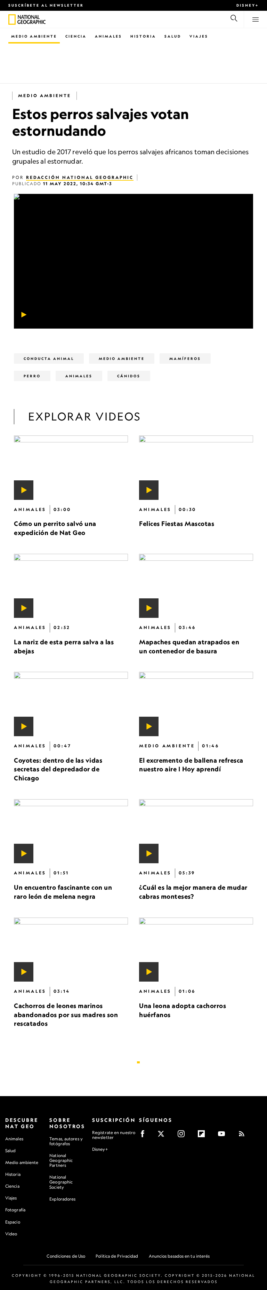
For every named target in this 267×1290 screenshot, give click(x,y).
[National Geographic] (12, 19)
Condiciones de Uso (66, 1256)
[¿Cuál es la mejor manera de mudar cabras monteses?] (196, 831)
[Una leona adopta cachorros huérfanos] (196, 950)
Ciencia (76, 36)
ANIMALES (78, 376)
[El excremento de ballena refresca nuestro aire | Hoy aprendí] (196, 704)
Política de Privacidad (117, 1256)
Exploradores (62, 1199)
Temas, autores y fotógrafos (66, 1141)
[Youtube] (223, 1136)
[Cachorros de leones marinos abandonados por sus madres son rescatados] (71, 950)
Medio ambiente (21, 1162)
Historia (143, 36)
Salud (172, 36)
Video (11, 1233)
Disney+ (247, 5)
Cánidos (128, 376)
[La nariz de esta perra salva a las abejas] (71, 586)
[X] (163, 1136)
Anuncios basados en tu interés (179, 1256)
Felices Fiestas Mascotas (176, 523)
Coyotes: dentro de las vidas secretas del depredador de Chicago (58, 769)
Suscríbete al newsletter (46, 5)
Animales (108, 36)
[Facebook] (145, 1136)
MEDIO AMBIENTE (44, 95)
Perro (32, 376)
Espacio (12, 1222)
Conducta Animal (49, 358)
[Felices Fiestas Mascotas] (196, 467)
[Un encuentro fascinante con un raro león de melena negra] (71, 831)
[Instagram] (183, 1136)
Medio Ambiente (34, 36)
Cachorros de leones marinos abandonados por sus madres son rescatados (66, 1014)
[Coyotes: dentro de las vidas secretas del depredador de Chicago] (71, 704)
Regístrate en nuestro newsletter (113, 1135)
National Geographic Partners (61, 1160)
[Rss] (244, 1136)
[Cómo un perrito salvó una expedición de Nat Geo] (71, 467)
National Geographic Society (61, 1181)
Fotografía (15, 1209)
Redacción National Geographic (80, 177)
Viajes (198, 36)
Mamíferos (185, 358)
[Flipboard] (203, 1136)
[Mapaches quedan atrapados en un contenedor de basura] (196, 586)
